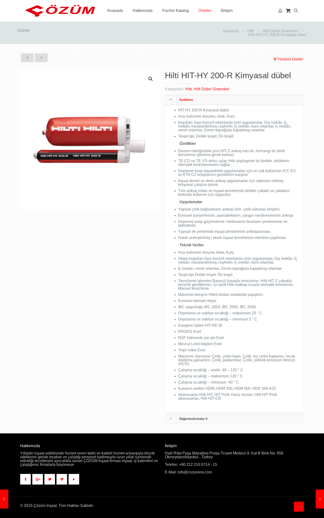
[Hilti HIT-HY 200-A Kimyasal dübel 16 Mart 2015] (4, 499)
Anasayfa (231, 31)
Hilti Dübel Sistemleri (280, 31)
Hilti (250, 31)
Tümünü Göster (290, 59)
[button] (151, 79)
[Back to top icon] (299, 507)
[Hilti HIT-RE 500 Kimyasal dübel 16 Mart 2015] (320, 499)
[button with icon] (25, 479)
